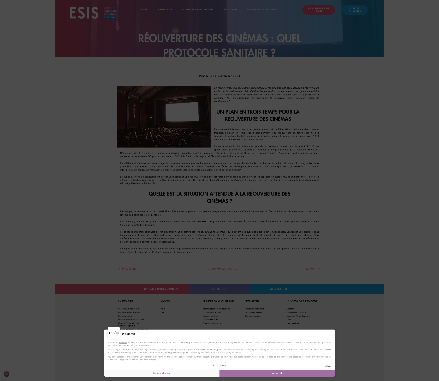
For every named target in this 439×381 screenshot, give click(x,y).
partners (123, 342)
